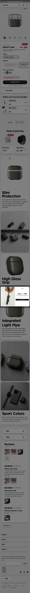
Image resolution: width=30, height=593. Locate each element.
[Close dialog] (28, 287)
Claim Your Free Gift (22, 299)
